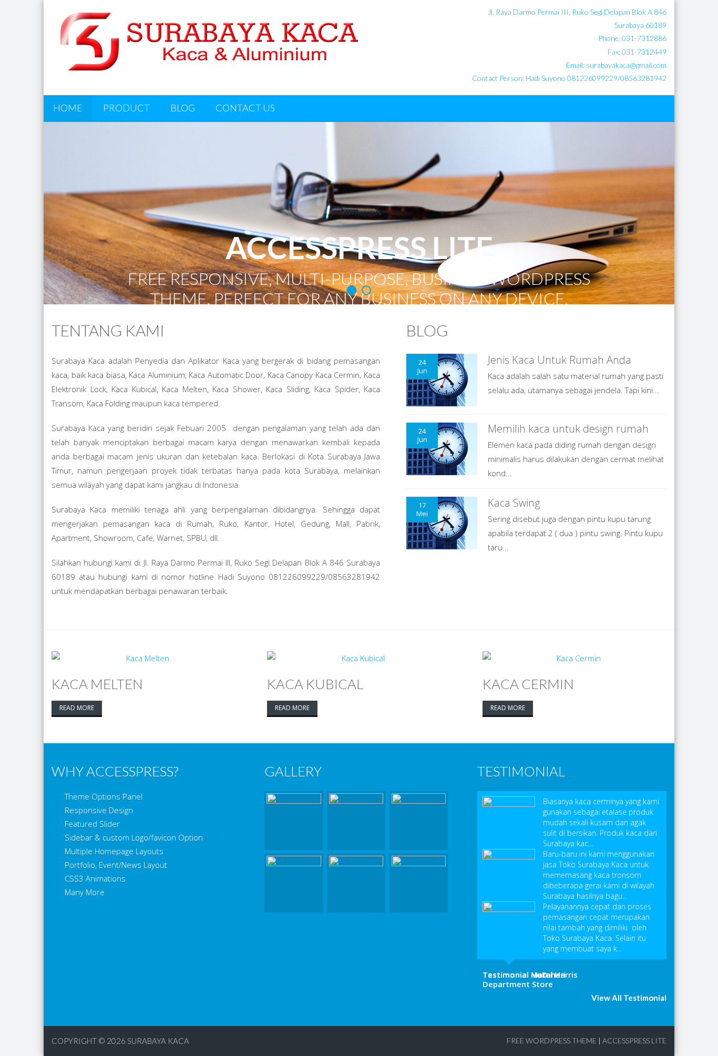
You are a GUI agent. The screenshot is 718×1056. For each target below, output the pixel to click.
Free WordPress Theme (552, 1040)
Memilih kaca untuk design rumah (568, 429)
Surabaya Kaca (158, 1040)
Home (68, 108)
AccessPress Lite (634, 1040)
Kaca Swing (514, 503)
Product (126, 108)
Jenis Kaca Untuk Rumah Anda (559, 360)
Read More (76, 707)
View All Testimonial (628, 997)
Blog (182, 108)
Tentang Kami (108, 330)
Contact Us (245, 108)
